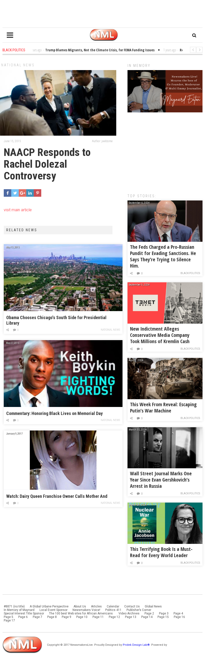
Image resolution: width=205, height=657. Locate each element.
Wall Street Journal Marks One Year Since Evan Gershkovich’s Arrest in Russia (161, 479)
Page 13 (130, 617)
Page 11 (98, 617)
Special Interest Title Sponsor (24, 613)
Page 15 (163, 617)
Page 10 (82, 617)
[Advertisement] (165, 150)
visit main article (18, 209)
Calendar (113, 606)
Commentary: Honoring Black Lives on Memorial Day (54, 413)
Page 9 (66, 617)
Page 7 (37, 617)
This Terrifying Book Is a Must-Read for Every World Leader (161, 552)
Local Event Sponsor (54, 610)
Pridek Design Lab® (136, 644)
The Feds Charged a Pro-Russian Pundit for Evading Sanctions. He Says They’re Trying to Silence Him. (163, 256)
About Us (80, 606)
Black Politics (190, 273)
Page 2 (149, 613)
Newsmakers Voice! (86, 610)
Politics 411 (113, 610)
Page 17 (9, 620)
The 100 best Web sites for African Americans (81, 613)
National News (18, 65)
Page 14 (146, 617)
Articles (96, 606)
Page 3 (163, 613)
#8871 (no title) (14, 606)
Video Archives (129, 613)
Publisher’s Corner (138, 610)
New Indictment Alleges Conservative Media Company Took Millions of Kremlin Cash (160, 335)
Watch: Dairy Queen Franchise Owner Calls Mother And (56, 496)
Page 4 (178, 613)
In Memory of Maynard (19, 610)
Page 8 (52, 617)
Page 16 (179, 617)
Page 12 (114, 617)
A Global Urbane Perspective (49, 606)
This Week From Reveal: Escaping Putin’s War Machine (163, 407)
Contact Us (132, 606)
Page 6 (23, 617)
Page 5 (8, 617)
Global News (153, 606)
